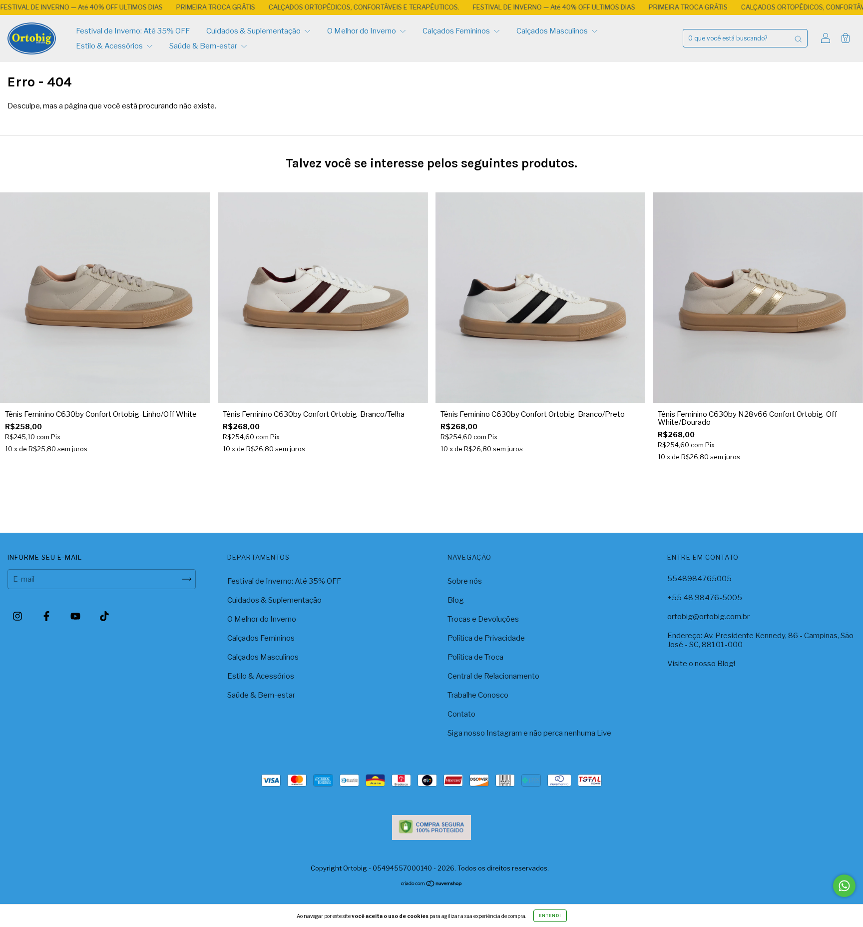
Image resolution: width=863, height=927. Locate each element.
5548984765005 (699, 578)
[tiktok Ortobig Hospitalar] (104, 616)
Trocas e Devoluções (483, 619)
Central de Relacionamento (493, 676)
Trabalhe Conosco (477, 695)
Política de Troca (475, 657)
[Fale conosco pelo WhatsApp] (844, 886)
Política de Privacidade (486, 638)
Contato (461, 714)
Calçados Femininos (457, 30)
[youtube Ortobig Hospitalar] (76, 616)
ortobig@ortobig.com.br (708, 616)
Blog (455, 600)
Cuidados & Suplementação (254, 30)
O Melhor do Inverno (362, 30)
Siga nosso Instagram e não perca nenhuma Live (529, 733)
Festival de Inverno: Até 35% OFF (133, 30)
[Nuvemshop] (432, 884)
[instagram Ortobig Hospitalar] (18, 616)
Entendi (550, 915)
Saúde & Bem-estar (204, 45)
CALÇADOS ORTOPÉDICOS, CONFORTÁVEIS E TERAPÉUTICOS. (313, 7)
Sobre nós (464, 581)
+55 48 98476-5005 (704, 597)
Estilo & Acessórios (110, 45)
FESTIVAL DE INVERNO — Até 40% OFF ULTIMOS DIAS (503, 7)
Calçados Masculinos (552, 30)
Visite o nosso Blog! (701, 663)
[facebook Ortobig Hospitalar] (47, 616)
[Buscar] (798, 38)
